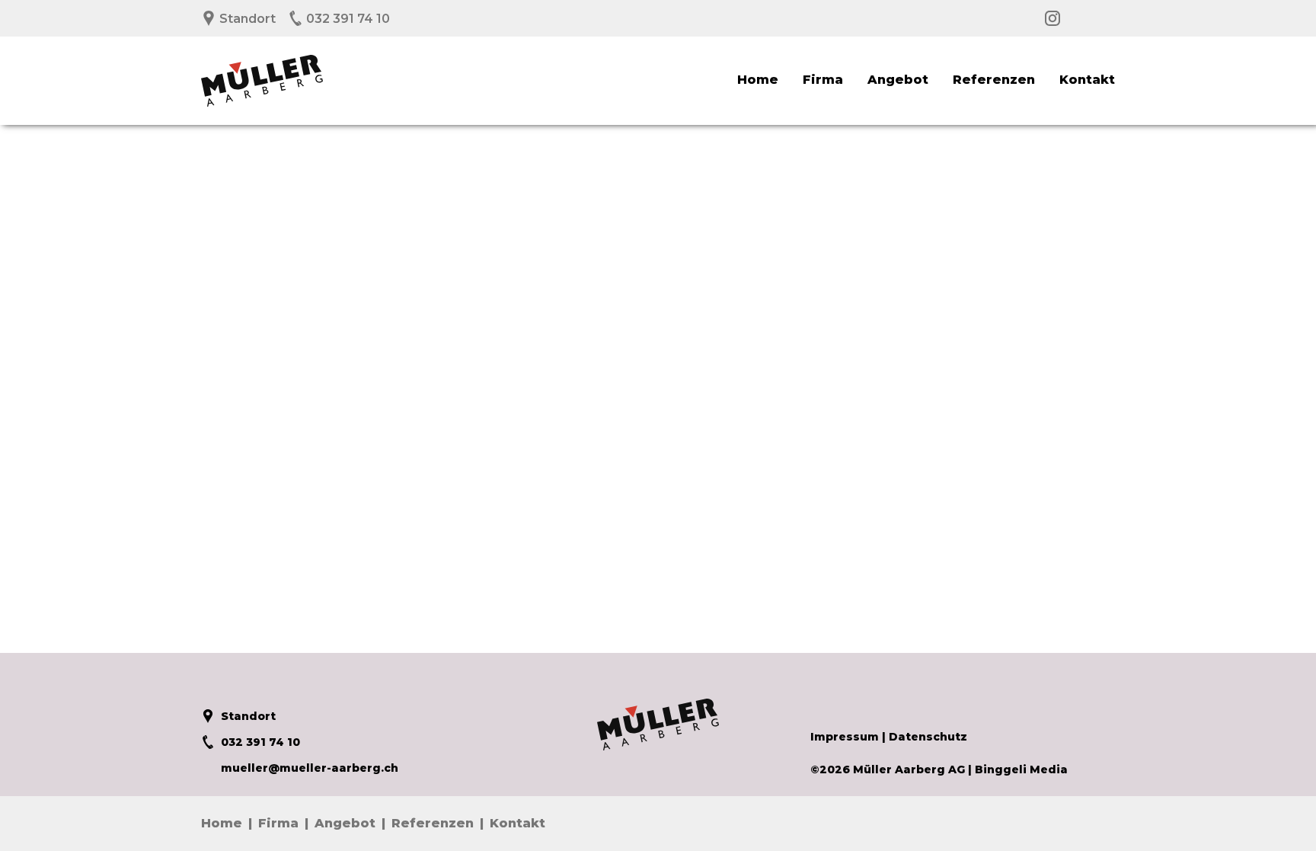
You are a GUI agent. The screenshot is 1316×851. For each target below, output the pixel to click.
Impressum (844, 737)
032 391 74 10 (346, 18)
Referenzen (994, 79)
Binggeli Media (1021, 769)
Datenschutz (928, 737)
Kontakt (1087, 79)
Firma (823, 79)
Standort (246, 18)
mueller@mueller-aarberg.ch (309, 768)
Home (757, 79)
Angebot (897, 79)
